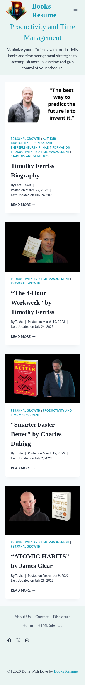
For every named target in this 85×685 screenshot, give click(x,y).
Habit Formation (56, 147)
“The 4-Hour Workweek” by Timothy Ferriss (32, 302)
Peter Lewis (23, 185)
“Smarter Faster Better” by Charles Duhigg (36, 434)
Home (27, 625)
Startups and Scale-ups (30, 156)
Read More (23, 205)
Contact (42, 617)
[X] (18, 640)
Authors (50, 138)
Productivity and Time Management (40, 152)
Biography (19, 143)
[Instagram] (27, 640)
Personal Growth (25, 138)
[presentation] (42, 106)
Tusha (19, 322)
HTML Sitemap (50, 625)
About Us (23, 617)
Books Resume (66, 671)
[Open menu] (75, 10)
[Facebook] (9, 640)
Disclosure (61, 617)
